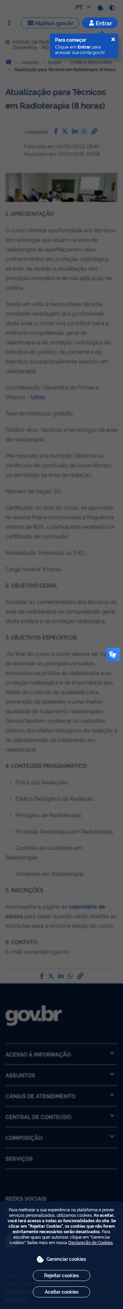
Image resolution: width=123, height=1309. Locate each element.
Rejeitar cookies (61, 1275)
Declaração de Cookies (90, 1242)
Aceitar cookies (62, 1291)
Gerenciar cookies (66, 1258)
